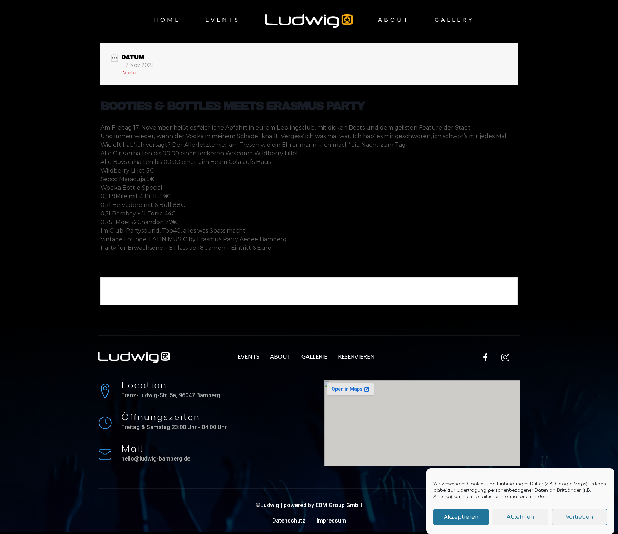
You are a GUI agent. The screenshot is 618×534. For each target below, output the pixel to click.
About (393, 19)
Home (166, 19)
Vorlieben (579, 517)
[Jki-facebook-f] (486, 357)
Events (222, 19)
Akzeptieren (461, 517)
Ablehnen (520, 517)
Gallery (454, 19)
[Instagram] (505, 357)
